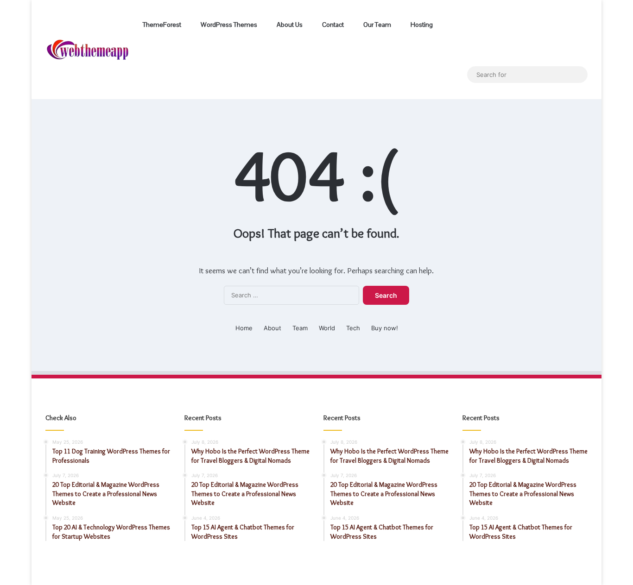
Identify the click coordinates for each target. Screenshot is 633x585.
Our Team (376, 24)
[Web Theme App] (87, 50)
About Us (289, 24)
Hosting (421, 24)
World (327, 328)
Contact (332, 24)
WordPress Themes (228, 24)
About (272, 328)
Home (244, 328)
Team (300, 328)
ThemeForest (161, 24)
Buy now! (384, 328)
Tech (353, 328)
